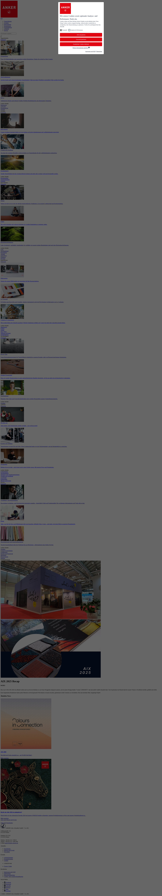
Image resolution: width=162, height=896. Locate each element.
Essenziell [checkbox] (64, 30)
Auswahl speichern (81, 39)
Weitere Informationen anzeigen (80, 48)
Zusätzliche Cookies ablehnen (81, 44)
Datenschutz (99, 51)
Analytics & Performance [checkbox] (77, 30)
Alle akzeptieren (81, 35)
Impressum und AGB (90, 51)
